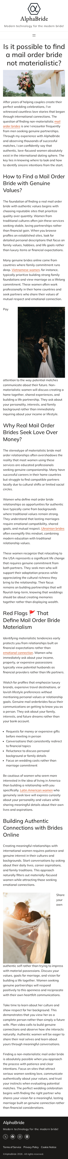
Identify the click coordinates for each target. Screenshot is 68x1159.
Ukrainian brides (52, 528)
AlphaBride (34, 18)
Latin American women (36, 790)
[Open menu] (34, 35)
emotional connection (18, 653)
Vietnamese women (26, 270)
